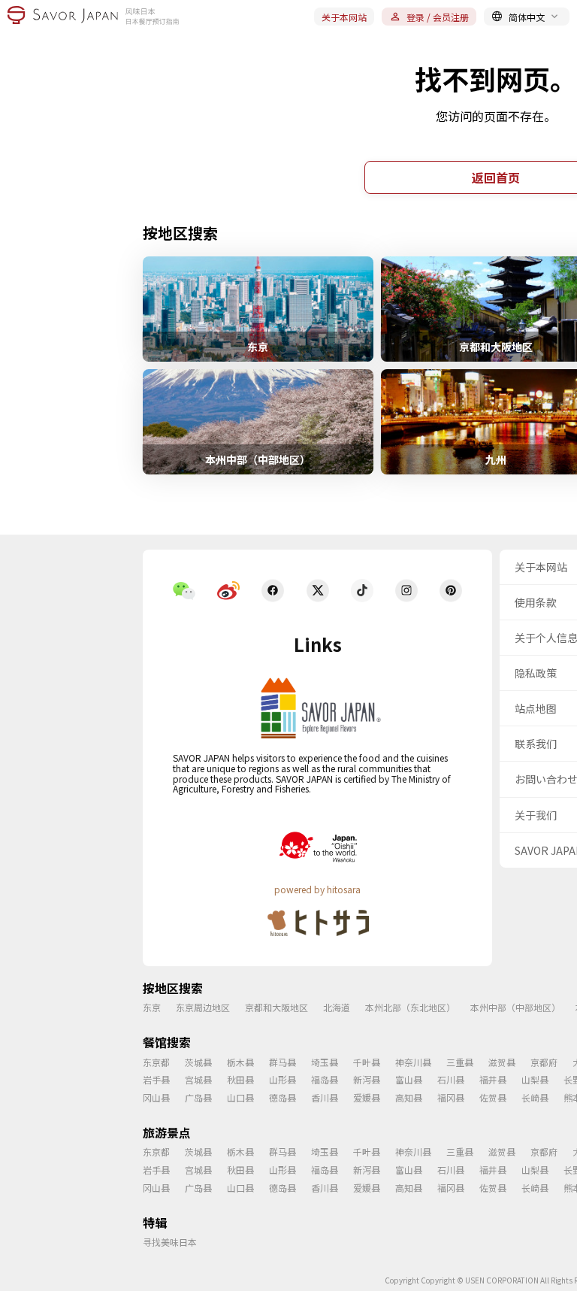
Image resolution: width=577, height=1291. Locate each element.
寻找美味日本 (170, 1241)
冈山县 (156, 1097)
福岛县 (324, 1079)
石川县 (450, 1079)
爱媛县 (366, 1097)
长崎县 (534, 1097)
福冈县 (450, 1097)
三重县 (459, 1062)
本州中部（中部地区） (515, 1007)
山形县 (282, 1079)
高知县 (408, 1097)
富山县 (408, 1079)
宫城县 (198, 1079)
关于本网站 (344, 17)
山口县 (240, 1097)
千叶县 (366, 1062)
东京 (152, 1007)
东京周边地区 (203, 1007)
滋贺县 (501, 1062)
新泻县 (366, 1079)
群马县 (282, 1062)
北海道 (336, 1007)
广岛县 (198, 1097)
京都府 (543, 1062)
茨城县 (198, 1062)
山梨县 (534, 1079)
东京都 (156, 1062)
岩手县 (156, 1079)
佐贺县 (492, 1097)
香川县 (324, 1097)
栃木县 (240, 1062)
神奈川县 (413, 1062)
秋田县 (240, 1079)
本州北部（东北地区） (410, 1007)
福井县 (492, 1079)
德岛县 (282, 1097)
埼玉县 (324, 1062)
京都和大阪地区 (276, 1007)
